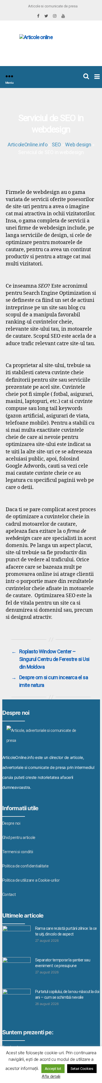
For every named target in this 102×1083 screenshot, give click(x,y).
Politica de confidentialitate (25, 866)
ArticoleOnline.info (28, 145)
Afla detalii (51, 1076)
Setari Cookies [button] (82, 1068)
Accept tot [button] (53, 1068)
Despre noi (11, 823)
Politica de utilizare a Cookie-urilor (31, 880)
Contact (9, 894)
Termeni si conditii (17, 851)
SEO (56, 145)
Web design (78, 145)
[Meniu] (9, 76)
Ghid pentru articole (19, 837)
